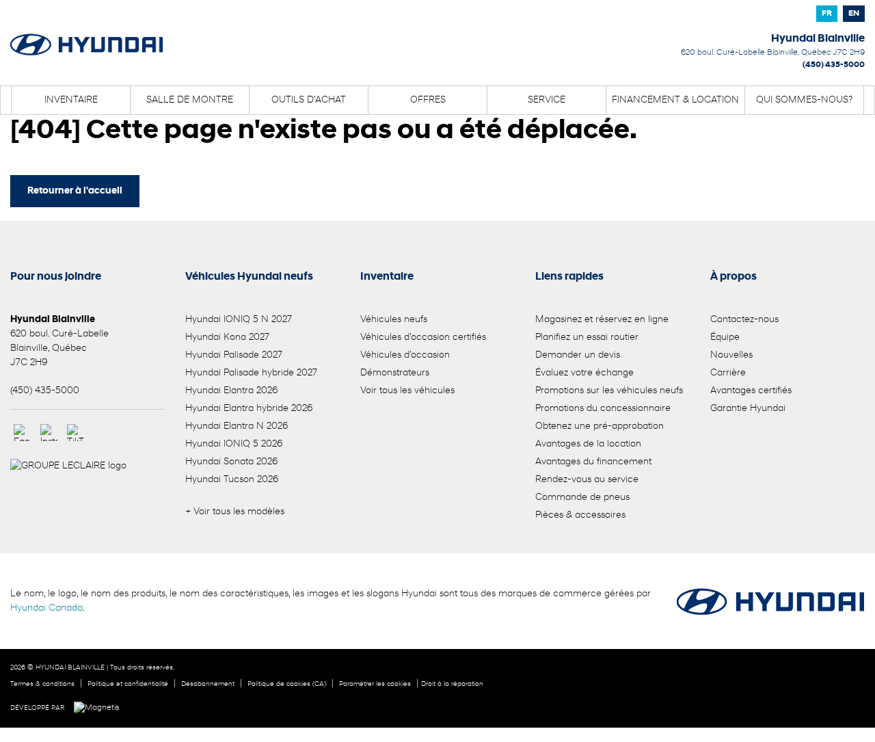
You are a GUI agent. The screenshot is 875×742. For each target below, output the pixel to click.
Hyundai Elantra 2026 (231, 391)
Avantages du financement (593, 462)
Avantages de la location (588, 444)
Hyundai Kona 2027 (227, 337)
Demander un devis (577, 355)
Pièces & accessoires (580, 515)
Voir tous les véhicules (407, 391)
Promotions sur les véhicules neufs (609, 391)
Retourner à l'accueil (74, 191)
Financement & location (675, 100)
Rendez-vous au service (586, 480)
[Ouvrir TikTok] (75, 432)
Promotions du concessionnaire (603, 408)
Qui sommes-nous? (804, 100)
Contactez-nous (744, 320)
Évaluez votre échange (584, 373)
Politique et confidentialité (128, 684)
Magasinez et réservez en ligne (602, 320)
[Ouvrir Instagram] (48, 432)
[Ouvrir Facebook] (22, 432)
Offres (428, 100)
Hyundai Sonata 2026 (231, 462)
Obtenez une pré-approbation (599, 426)
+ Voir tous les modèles (234, 512)
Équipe (725, 337)
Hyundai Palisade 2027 (233, 355)
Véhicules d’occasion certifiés (423, 337)
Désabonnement (207, 684)
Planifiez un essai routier (586, 337)
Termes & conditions (42, 684)
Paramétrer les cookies (375, 684)
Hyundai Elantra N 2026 (236, 426)
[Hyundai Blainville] (86, 35)
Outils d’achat (308, 100)
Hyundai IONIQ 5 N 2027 (238, 320)
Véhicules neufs (393, 320)
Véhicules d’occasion (405, 355)
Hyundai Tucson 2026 (231, 480)
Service (546, 100)
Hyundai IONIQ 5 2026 (233, 444)
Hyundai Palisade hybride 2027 (251, 373)
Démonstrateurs (394, 373)
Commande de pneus (582, 497)
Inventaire (71, 100)
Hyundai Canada (46, 608)
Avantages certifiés (751, 391)
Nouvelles (731, 355)
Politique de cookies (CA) (286, 684)
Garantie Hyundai (747, 408)
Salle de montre (189, 100)
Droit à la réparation (452, 684)
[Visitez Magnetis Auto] (100, 708)
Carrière (728, 373)
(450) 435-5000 (834, 65)
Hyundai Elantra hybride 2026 (248, 408)
